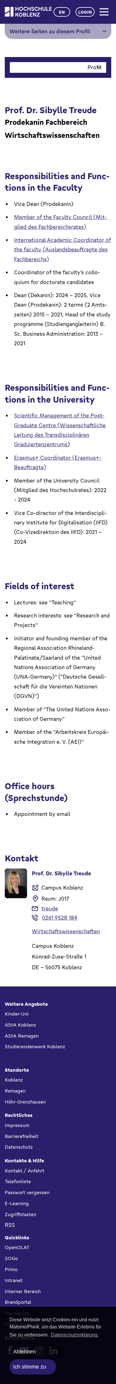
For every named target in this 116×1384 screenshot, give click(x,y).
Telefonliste (18, 1181)
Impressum (17, 1125)
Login (85, 12)
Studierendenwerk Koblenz (35, 1046)
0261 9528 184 (59, 917)
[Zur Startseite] (28, 12)
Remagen (15, 1090)
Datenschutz (19, 1147)
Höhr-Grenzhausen (25, 1101)
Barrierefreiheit (21, 1136)
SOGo (11, 1258)
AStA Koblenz (20, 1025)
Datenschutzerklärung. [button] (74, 1334)
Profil (94, 67)
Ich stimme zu (29, 1367)
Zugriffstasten (20, 1214)
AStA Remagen (22, 1036)
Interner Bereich (23, 1291)
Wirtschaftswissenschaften (66, 931)
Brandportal (18, 1302)
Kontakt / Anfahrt (24, 1170)
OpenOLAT (17, 1247)
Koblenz (14, 1079)
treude (49, 908)
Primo (11, 1269)
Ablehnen (24, 1352)
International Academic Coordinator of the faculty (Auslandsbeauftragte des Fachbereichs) (62, 249)
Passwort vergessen (27, 1192)
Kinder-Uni (17, 1014)
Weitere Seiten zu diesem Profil (50, 31)
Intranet (14, 1280)
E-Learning (17, 1203)
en (62, 12)
